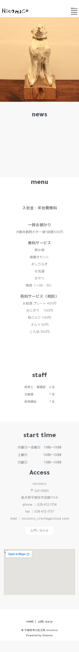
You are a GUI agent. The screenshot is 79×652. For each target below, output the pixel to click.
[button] (39, 531)
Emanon (48, 635)
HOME (30, 621)
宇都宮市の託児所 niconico (41, 630)
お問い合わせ (45, 621)
